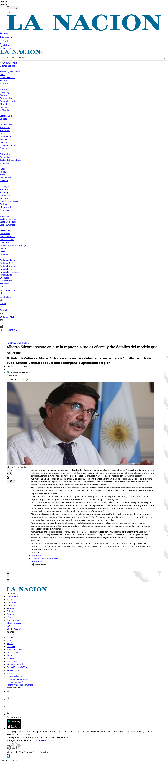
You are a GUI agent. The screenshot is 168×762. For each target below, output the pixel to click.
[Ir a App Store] (14, 728)
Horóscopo (5, 195)
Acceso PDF (5, 230)
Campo (3, 95)
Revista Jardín (6, 275)
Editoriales (5, 154)
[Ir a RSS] (8, 714)
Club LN (6, 44)
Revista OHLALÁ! (7, 260)
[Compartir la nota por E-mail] (13, 481)
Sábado (3, 248)
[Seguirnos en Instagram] (8, 706)
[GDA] (14, 749)
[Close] (8, 573)
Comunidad (5, 136)
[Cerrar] (41, 52)
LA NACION (12, 342)
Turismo (4, 189)
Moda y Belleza (7, 207)
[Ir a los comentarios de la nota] (10, 470)
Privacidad (49, 740)
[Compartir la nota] (8, 473)
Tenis (2, 174)
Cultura (3, 133)
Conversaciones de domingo (13, 245)
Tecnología (5, 192)
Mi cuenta (7, 48)
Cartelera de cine (8, 219)
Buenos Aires (6, 124)
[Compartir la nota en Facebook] (8, 481)
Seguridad (5, 127)
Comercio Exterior (8, 101)
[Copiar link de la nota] (8, 477)
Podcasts (4, 204)
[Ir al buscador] (9, 12)
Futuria (3, 89)
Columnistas (6, 157)
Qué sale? (4, 216)
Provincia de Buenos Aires (46, 558)
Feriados (4, 198)
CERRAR (3, 2)
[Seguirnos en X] (8, 699)
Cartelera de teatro (9, 222)
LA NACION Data (7, 77)
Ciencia (3, 142)
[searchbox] (83, 57)
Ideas (2, 251)
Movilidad (4, 104)
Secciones (7, 37)
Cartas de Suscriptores (10, 160)
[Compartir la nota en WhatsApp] (10, 473)
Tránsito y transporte (10, 71)
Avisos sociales (7, 239)
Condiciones (38, 740)
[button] (84, 191)
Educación (5, 130)
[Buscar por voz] (164, 57)
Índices (3, 107)
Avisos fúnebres (7, 236)
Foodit (6, 41)
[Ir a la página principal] (84, 30)
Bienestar (4, 139)
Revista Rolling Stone (9, 272)
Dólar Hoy (4, 92)
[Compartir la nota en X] (10, 481)
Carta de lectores (8, 242)
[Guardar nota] (8, 470)
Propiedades (6, 98)
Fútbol (3, 168)
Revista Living (6, 269)
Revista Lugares (7, 266)
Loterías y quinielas (9, 201)
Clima (2, 74)
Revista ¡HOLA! (6, 263)
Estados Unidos (7, 115)
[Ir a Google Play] (14, 723)
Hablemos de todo (8, 145)
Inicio (5, 33)
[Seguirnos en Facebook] (8, 691)
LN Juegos (4, 186)
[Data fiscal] (8, 757)
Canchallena (5, 177)
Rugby (3, 171)
